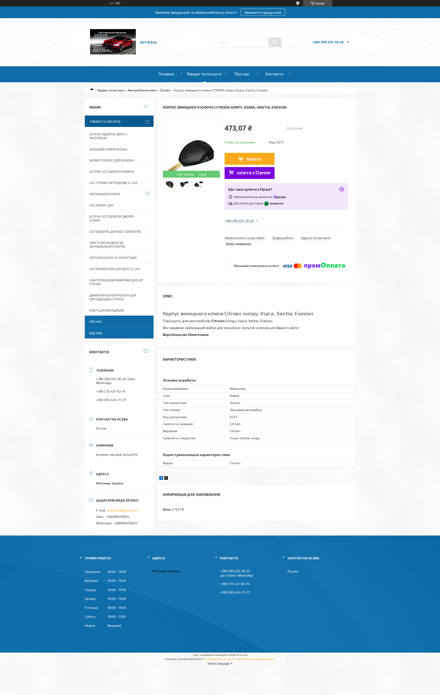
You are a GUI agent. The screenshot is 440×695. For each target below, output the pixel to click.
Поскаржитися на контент (221, 658)
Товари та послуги (204, 73)
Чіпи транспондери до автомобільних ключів (107, 245)
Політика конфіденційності (257, 658)
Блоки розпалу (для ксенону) (111, 160)
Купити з (245, 173)
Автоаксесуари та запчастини (113, 258)
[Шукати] (275, 42)
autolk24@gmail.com (122, 510)
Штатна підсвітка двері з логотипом (108, 136)
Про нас (242, 73)
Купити (253, 159)
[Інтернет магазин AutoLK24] (113, 53)
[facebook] (161, 479)
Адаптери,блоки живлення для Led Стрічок (116, 282)
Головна (166, 73)
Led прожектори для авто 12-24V (114, 269)
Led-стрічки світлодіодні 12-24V (113, 183)
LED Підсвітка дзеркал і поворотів (115, 231)
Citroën (165, 90)
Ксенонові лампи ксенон (108, 149)
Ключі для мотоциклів (106, 310)
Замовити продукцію (262, 12)
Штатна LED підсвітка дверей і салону (112, 218)
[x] (166, 479)
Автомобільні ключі (142, 90)
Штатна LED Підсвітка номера (111, 171)
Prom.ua (242, 654)
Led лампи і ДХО (101, 205)
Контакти (274, 73)
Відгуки (95, 333)
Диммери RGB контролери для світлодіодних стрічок (112, 297)
